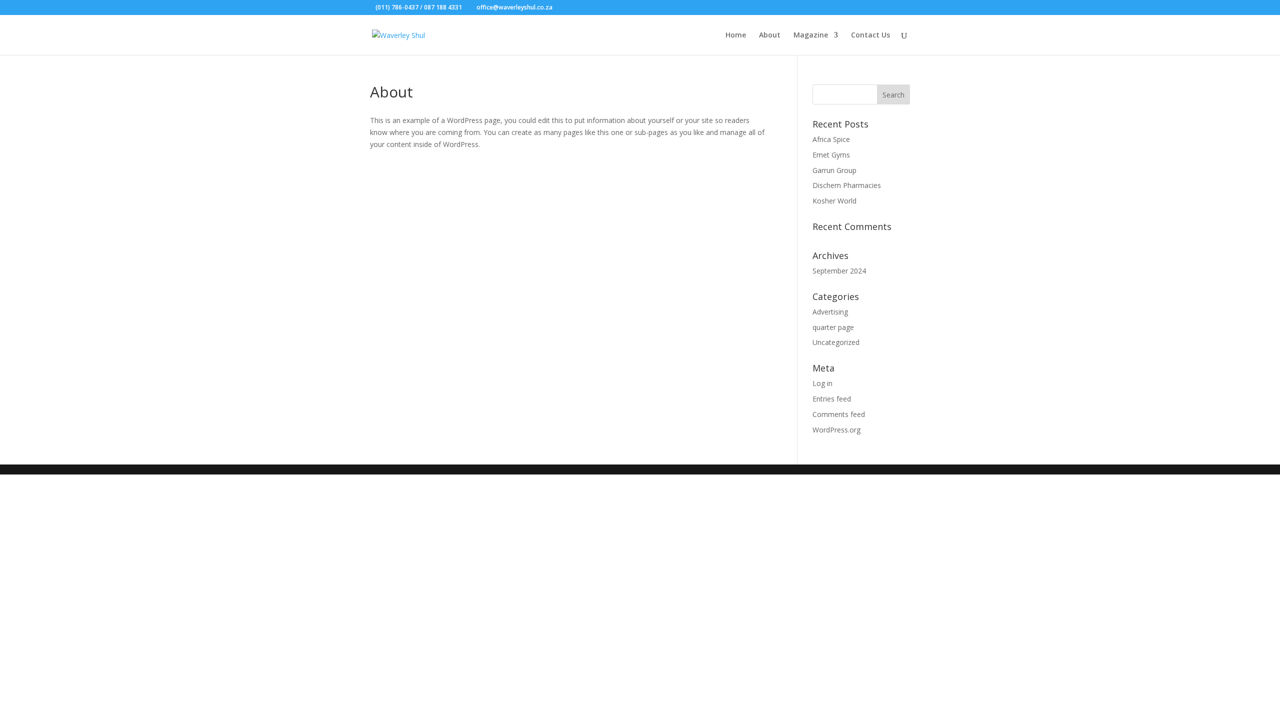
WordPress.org (836, 429)
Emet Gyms (831, 155)
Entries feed (831, 399)
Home (736, 36)
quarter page (833, 327)
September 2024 (839, 271)
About (769, 36)
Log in (822, 383)
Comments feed (838, 414)
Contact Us (870, 36)
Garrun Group (834, 170)
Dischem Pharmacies (846, 185)
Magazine (811, 36)
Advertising (830, 311)
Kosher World (834, 201)
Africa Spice (831, 139)
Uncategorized (836, 342)
